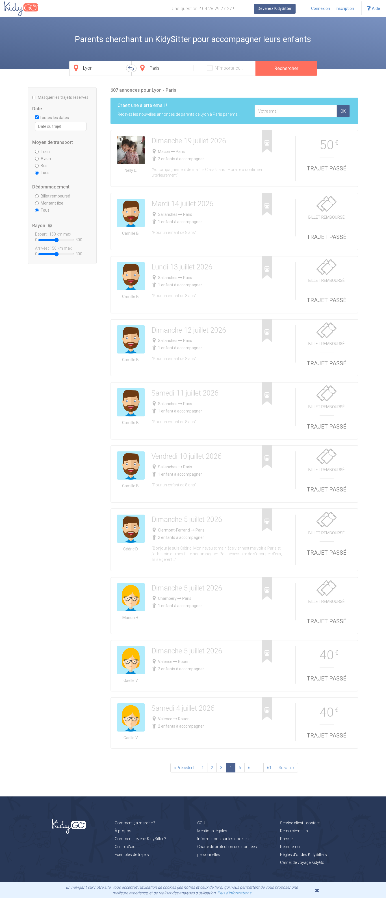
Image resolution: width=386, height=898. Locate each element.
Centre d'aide (126, 846)
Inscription (345, 8)
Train (45, 151)
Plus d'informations (234, 893)
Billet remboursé (55, 196)
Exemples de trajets (132, 854)
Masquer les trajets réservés (63, 97)
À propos (123, 831)
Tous (45, 172)
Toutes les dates (54, 117)
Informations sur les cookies (223, 838)
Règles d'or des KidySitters (303, 854)
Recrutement (291, 846)
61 (269, 767)
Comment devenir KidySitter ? (140, 838)
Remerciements (294, 831)
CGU (201, 823)
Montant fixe (52, 203)
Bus (44, 165)
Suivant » (286, 767)
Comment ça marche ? (135, 823)
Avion (46, 158)
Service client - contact (300, 823)
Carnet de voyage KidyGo (302, 862)
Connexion (320, 8)
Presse (286, 838)
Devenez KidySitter (275, 8)
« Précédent (184, 767)
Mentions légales (212, 831)
